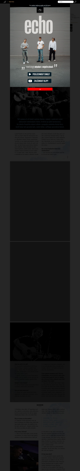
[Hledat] (75, 2)
